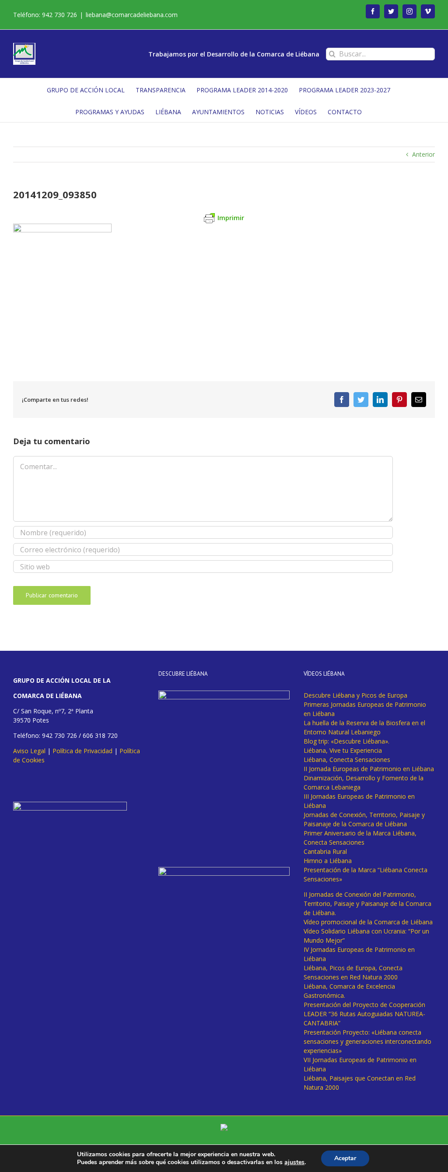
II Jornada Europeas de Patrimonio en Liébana (369, 769)
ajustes (294, 1162)
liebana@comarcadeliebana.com (132, 15)
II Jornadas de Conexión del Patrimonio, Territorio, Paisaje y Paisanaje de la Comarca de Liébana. (367, 903)
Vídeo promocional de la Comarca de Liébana (368, 922)
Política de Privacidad (82, 751)
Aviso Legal (29, 751)
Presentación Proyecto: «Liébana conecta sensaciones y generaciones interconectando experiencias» (367, 1041)
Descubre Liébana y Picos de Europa (355, 695)
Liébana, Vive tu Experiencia (343, 750)
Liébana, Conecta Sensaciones (347, 759)
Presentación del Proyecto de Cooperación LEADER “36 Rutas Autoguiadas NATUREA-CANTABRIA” (364, 1013)
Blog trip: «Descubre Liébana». (346, 741)
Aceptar (345, 1158)
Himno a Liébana (328, 860)
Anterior (423, 154)
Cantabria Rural (325, 851)
